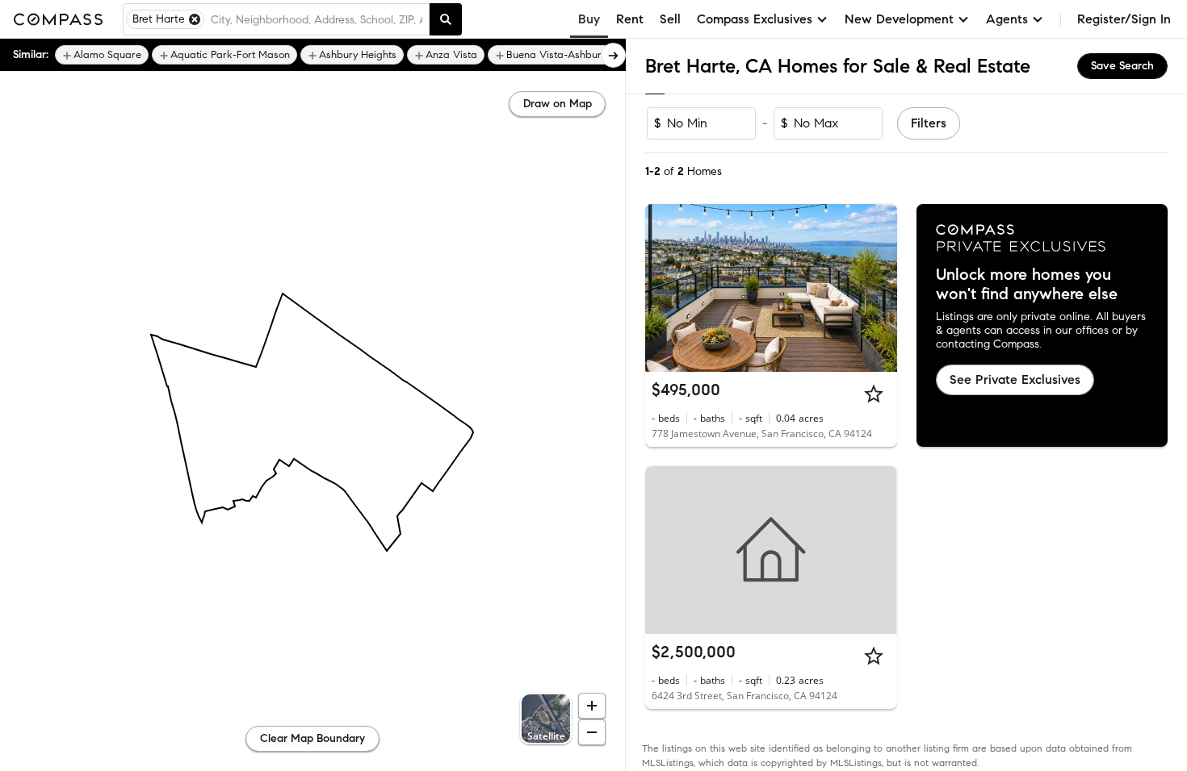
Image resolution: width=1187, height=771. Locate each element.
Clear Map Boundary (312, 738)
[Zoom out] (592, 732)
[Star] (874, 393)
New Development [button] (899, 19)
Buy (589, 19)
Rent (630, 19)
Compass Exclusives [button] (754, 19)
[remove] (194, 19)
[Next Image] (878, 288)
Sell (670, 19)
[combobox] (316, 19)
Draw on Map (557, 103)
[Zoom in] (592, 706)
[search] (446, 19)
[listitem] (102, 55)
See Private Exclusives (1015, 379)
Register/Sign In (1124, 19)
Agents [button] (1007, 19)
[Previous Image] (664, 288)
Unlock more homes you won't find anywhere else (1027, 284)
